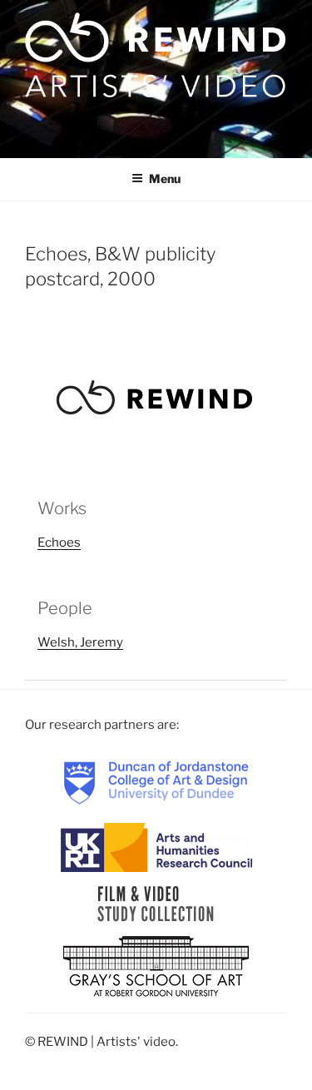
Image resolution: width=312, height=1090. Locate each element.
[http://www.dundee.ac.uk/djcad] (156, 781)
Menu (165, 178)
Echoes (59, 542)
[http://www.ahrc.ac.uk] (156, 846)
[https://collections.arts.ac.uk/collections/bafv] (156, 902)
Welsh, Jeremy (80, 642)
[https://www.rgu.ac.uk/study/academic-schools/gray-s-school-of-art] (156, 966)
